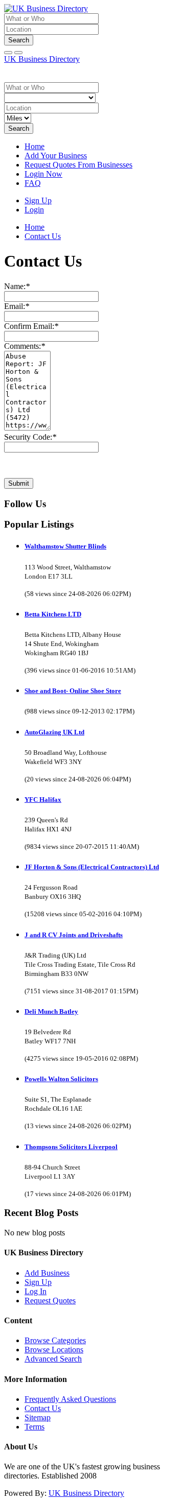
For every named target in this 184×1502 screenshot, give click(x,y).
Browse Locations (54, 1349)
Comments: (24, 346)
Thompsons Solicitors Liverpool (71, 1147)
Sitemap (38, 1417)
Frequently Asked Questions (70, 1399)
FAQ (33, 183)
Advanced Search (53, 1358)
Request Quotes (50, 1300)
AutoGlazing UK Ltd (54, 732)
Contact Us (43, 1408)
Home (34, 146)
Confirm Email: (31, 326)
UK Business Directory (42, 59)
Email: (16, 306)
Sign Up (38, 200)
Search (18, 40)
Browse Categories (55, 1340)
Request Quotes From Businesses (78, 164)
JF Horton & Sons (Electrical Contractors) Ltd (92, 867)
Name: (17, 286)
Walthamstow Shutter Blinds (65, 546)
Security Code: (30, 437)
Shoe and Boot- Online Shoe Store (73, 691)
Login (34, 209)
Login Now (43, 174)
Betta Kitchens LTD (53, 614)
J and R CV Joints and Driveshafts (74, 935)
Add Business (47, 1273)
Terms (34, 1426)
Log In (36, 1291)
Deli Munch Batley (51, 1011)
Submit (18, 483)
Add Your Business (56, 155)
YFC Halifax (43, 799)
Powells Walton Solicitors (61, 1079)
